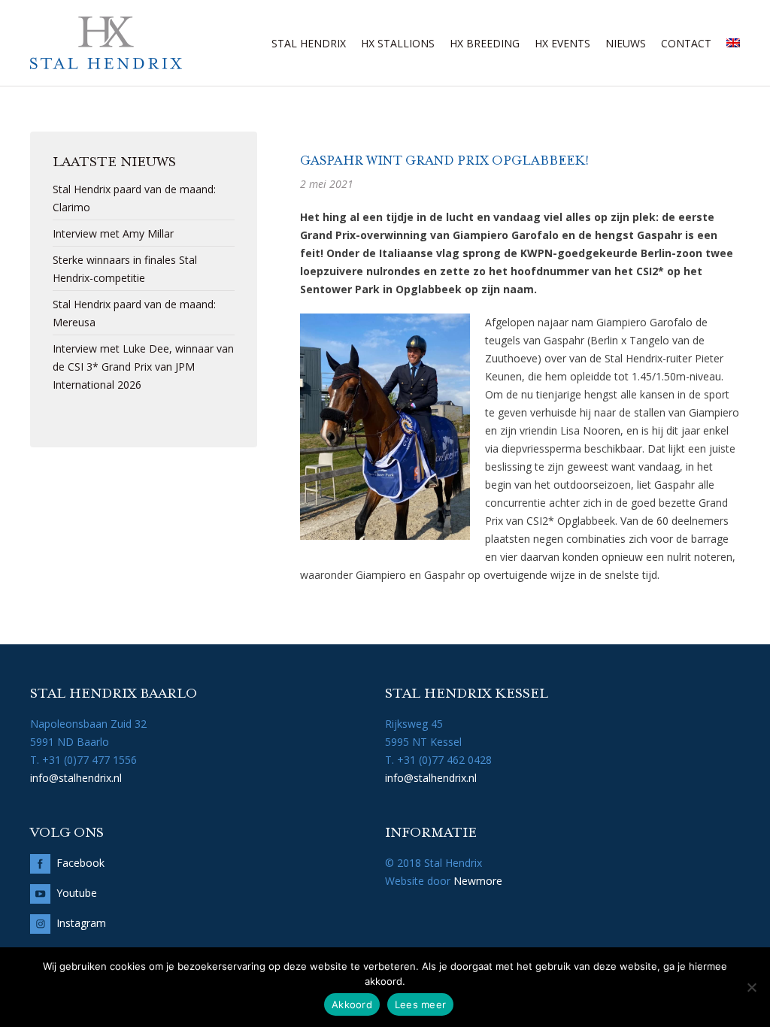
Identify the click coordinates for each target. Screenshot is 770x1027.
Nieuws (625, 43)
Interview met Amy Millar (113, 233)
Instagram (81, 923)
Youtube (76, 893)
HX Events (562, 43)
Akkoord (352, 1004)
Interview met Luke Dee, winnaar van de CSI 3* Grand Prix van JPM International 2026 (143, 366)
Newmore (477, 881)
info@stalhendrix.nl (76, 778)
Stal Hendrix (308, 43)
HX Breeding (485, 43)
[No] (751, 987)
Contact (686, 43)
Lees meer (420, 1004)
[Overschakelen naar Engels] (733, 43)
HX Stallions (398, 43)
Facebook (80, 863)
